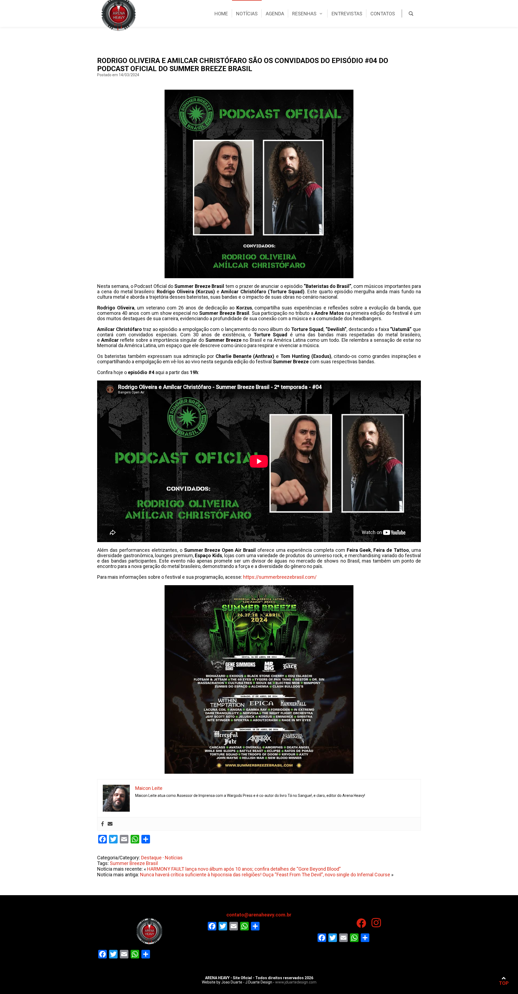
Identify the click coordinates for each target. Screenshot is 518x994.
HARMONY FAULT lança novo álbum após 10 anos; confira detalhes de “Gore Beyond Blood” (244, 869)
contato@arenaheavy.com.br (258, 915)
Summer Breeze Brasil (134, 863)
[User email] (110, 823)
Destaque (151, 857)
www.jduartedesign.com (295, 982)
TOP (504, 983)
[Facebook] (102, 823)
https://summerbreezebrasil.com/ (279, 577)
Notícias (174, 857)
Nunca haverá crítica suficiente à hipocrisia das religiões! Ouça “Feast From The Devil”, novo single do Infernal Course (265, 874)
